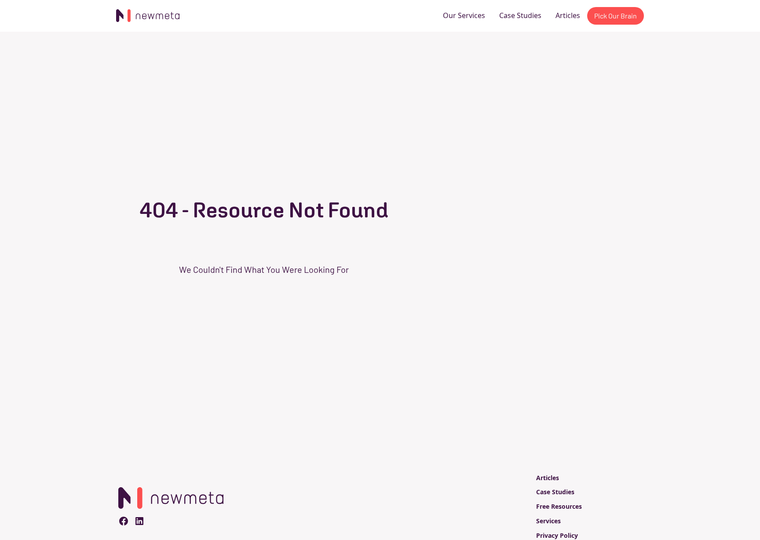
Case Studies (520, 15)
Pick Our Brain (615, 15)
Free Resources (559, 506)
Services (548, 521)
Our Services (464, 15)
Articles (567, 15)
